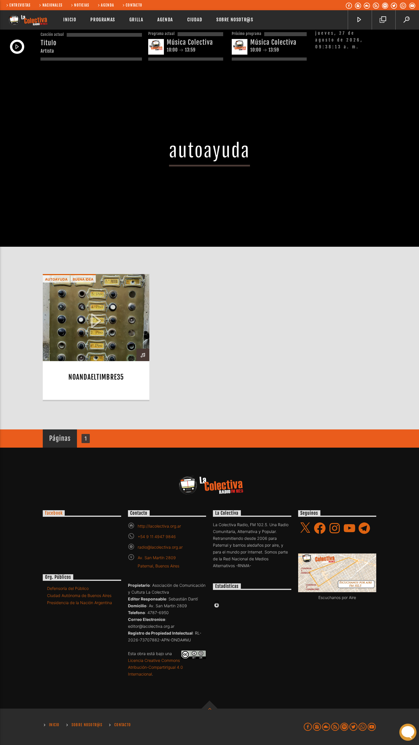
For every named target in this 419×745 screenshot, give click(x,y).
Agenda (107, 5)
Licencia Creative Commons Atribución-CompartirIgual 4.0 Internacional (155, 667)
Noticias (81, 5)
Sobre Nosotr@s (234, 19)
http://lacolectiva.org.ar (159, 526)
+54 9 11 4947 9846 (157, 536)
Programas (102, 19)
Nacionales (52, 5)
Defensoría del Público (68, 588)
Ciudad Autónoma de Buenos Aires (79, 595)
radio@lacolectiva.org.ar (160, 547)
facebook (53, 513)
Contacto (134, 5)
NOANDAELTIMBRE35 (96, 377)
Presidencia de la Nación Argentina (79, 602)
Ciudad (194, 19)
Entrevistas (19, 5)
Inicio (69, 19)
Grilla (136, 19)
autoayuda (56, 279)
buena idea (83, 279)
